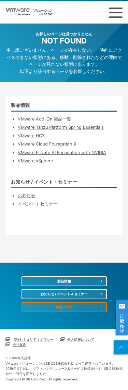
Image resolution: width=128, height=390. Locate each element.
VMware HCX (31, 135)
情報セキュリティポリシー (33, 339)
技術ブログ (64, 307)
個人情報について (81, 339)
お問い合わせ (122, 321)
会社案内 (19, 345)
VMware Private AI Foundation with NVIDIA (62, 152)
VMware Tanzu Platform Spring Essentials (61, 127)
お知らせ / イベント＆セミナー (64, 294)
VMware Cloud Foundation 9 (47, 144)
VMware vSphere (35, 160)
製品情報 (64, 281)
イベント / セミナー (38, 203)
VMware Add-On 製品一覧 (44, 119)
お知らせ (26, 195)
